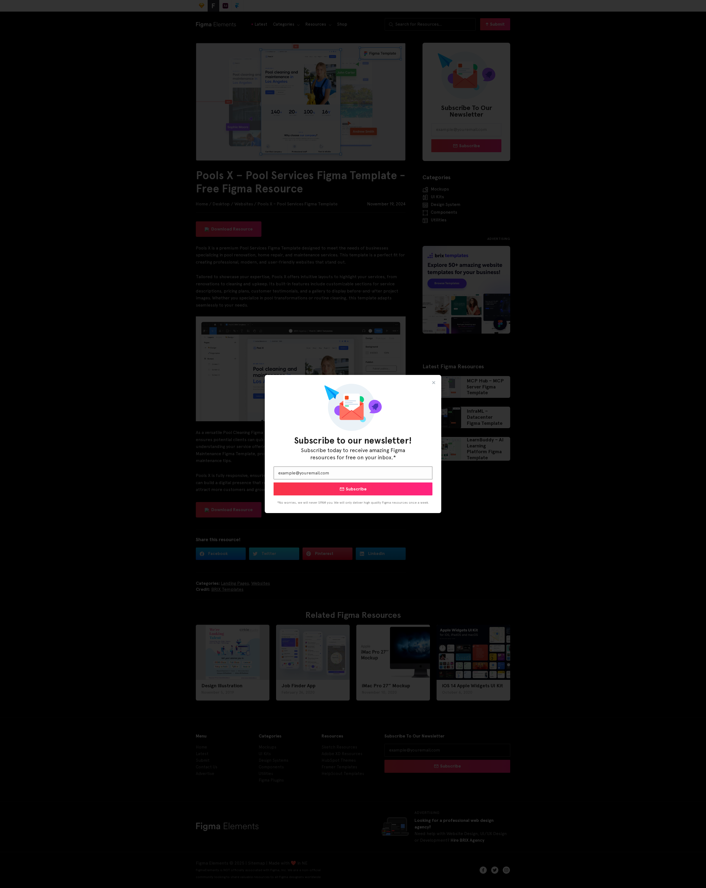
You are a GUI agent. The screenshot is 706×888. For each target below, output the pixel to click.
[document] (353, 444)
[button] (434, 382)
